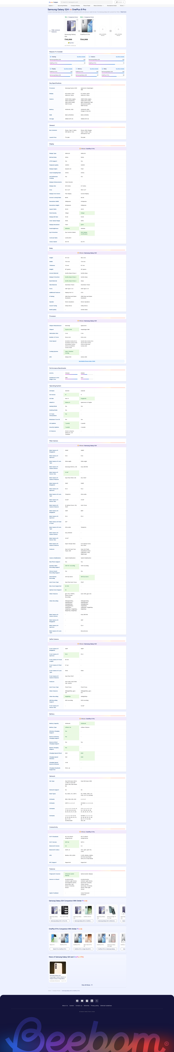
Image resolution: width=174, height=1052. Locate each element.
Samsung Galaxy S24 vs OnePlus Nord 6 (84, 920)
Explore (51, 5)
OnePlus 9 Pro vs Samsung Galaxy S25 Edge (107, 949)
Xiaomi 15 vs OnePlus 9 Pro (59, 949)
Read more (123, 12)
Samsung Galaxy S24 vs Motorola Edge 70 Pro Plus (107, 920)
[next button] (123, 913)
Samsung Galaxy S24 (70, 35)
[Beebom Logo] (53, 2)
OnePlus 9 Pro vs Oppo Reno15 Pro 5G (84, 949)
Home (49, 990)
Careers (71, 1005)
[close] (77, 20)
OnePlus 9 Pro (85, 34)
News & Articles (98, 5)
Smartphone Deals (112, 5)
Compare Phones (56, 990)
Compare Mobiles (75, 5)
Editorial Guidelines (106, 1005)
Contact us (79, 1005)
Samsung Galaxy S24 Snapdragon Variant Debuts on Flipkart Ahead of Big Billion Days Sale (58, 977)
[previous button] (50, 913)
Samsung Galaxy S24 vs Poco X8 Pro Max (60, 920)
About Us (65, 1005)
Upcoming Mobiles (62, 5)
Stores (122, 5)
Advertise (86, 1005)
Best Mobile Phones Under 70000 (87, 361)
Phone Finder (86, 5)
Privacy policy (95, 1005)
